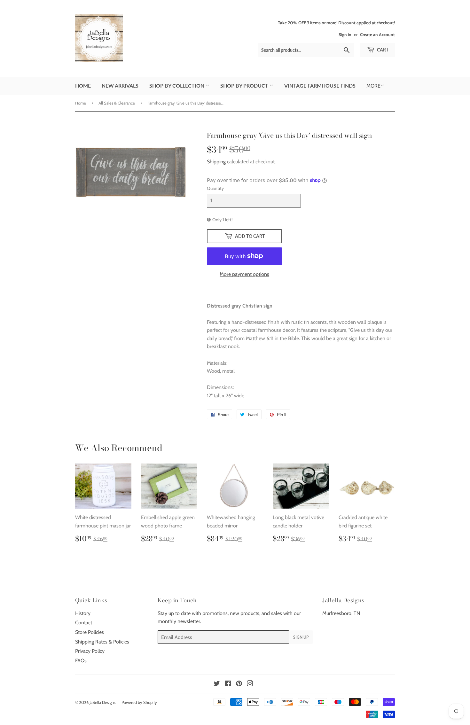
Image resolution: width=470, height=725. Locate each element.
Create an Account (377, 34)
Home (83, 85)
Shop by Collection (177, 85)
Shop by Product (245, 85)
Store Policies (89, 632)
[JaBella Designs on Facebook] (227, 684)
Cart (382, 49)
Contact (83, 623)
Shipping (216, 162)
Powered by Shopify (139, 702)
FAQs (81, 661)
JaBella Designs (102, 702)
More (373, 86)
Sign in (345, 34)
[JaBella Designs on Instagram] (250, 684)
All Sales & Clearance (116, 102)
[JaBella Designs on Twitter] (217, 684)
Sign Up (301, 637)
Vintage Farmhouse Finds (320, 85)
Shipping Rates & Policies (102, 642)
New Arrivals (120, 85)
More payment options (244, 274)
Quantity (215, 188)
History (82, 613)
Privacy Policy (90, 651)
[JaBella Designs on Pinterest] (239, 684)
